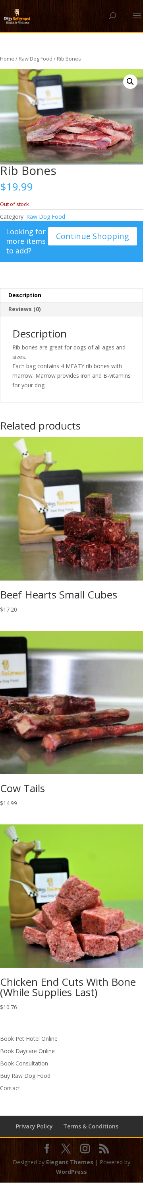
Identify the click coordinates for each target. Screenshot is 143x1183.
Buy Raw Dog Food (25, 1075)
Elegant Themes (69, 1162)
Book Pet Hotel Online (29, 1038)
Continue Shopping (92, 236)
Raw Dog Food (35, 58)
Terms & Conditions (90, 1126)
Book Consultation (24, 1063)
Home (7, 58)
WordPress (71, 1171)
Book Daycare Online (27, 1051)
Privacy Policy (34, 1126)
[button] (130, 82)
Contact (10, 1088)
